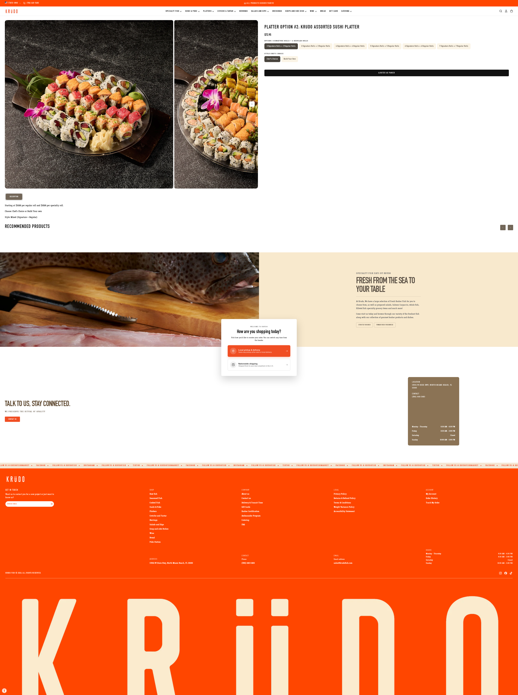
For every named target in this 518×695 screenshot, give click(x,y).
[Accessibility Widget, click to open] (4, 691)
